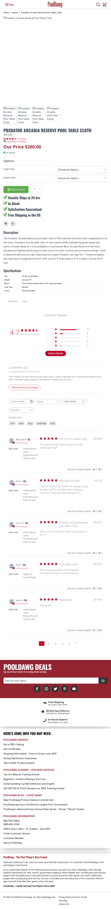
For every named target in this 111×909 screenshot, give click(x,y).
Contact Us (64, 904)
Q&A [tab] (24, 301)
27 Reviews (21, 139)
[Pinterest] (64, 688)
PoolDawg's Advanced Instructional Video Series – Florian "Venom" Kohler (43, 809)
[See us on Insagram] (46, 688)
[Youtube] (74, 688)
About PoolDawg (12, 842)
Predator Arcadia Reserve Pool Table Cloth (41, 12)
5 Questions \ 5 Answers (16, 141)
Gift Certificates (12, 749)
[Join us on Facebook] (37, 688)
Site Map (63, 900)
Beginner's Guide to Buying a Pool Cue (24, 779)
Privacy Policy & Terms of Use (73, 897)
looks (21, 423)
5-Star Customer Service (16, 833)
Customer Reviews (13, 838)
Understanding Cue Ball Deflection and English (28, 783)
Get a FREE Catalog (13, 744)
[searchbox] (19, 401)
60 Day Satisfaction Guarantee (20, 758)
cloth (12, 423)
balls (52, 423)
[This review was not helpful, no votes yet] (99, 469)
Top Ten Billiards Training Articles (21, 774)
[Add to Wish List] (6, 224)
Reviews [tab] (13, 301)
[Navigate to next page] (76, 642)
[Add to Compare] (13, 224)
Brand (15, 12)
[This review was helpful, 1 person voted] (94, 630)
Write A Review (55, 353)
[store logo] (55, 4)
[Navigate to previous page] (34, 642)
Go (103, 680)
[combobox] (48, 401)
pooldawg (41, 423)
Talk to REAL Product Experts (19, 762)
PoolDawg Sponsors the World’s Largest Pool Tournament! (35, 804)
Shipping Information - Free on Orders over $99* (30, 753)
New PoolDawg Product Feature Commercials (28, 800)
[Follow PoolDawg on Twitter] (55, 688)
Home (6, 12)
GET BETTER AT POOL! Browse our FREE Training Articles (33, 788)
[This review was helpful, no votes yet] (94, 469)
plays (30, 423)
